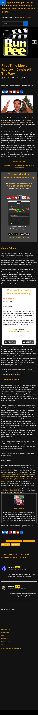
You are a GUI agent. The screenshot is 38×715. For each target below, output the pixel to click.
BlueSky (17, 490)
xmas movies (15, 544)
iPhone (23, 17)
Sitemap (3, 645)
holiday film (6, 544)
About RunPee (5, 629)
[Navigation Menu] (34, 42)
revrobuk (11, 586)
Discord (12, 490)
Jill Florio (11, 567)
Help (2, 635)
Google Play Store (24, 331)
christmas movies (29, 541)
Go (26, 23)
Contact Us (4, 638)
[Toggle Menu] (3, 2)
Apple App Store (13, 331)
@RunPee (4, 490)
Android (29, 17)
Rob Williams (7, 78)
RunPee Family (6, 642)
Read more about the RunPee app (19, 237)
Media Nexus (5, 632)
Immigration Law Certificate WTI (11, 648)
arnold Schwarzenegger (13, 541)
